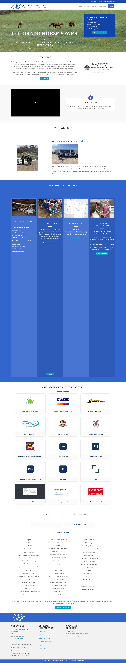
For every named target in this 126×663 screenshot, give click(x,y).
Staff (40, 645)
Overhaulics (80, 661)
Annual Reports (44, 648)
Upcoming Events (24, 221)
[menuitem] (103, 1)
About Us (42, 631)
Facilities (41, 635)
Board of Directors (45, 642)
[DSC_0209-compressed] (24, 207)
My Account (112, 1)
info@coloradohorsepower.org (77, 232)
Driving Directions (103, 1)
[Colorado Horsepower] (28, 6)
